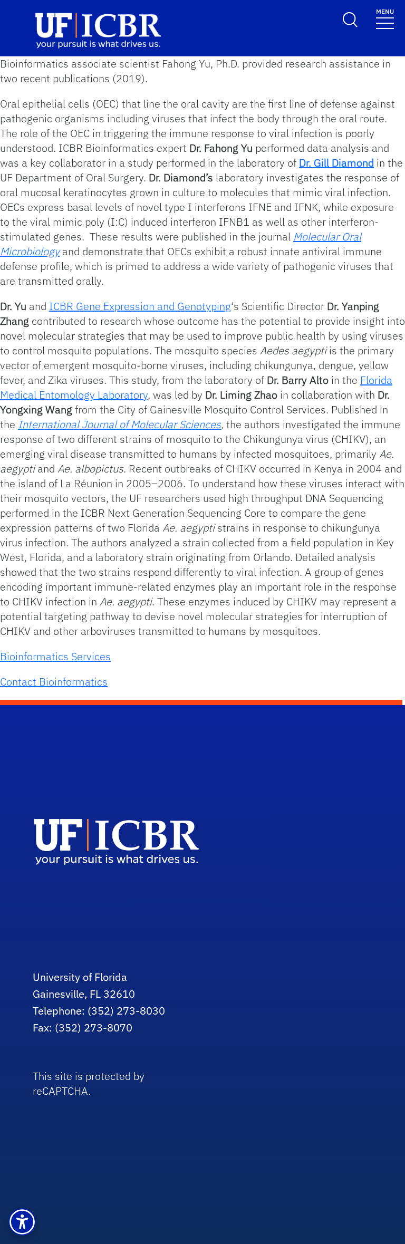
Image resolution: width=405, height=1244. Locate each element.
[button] (22, 1222)
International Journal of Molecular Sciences (119, 424)
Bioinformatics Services (55, 656)
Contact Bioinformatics (54, 681)
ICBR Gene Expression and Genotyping (140, 306)
